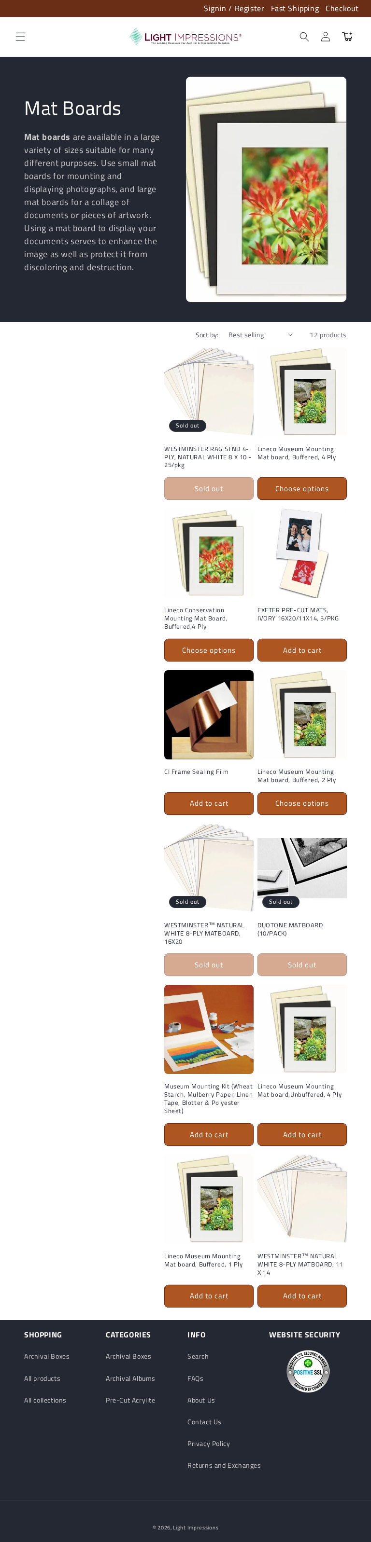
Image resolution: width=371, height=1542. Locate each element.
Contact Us (204, 1422)
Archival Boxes (47, 1356)
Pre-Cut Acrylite (131, 1400)
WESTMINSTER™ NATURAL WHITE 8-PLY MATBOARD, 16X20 (204, 933)
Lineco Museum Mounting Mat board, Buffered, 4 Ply (296, 453)
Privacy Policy (208, 1443)
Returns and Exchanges (224, 1465)
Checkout (342, 8)
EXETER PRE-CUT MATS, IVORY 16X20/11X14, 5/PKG (298, 614)
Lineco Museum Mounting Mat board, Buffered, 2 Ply (296, 776)
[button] (20, 36)
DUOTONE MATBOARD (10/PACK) (290, 929)
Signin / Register (234, 8)
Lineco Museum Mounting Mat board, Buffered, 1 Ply (203, 1260)
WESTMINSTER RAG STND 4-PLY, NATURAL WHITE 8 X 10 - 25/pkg (208, 457)
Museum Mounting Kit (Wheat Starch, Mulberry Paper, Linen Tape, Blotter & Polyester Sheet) (208, 1098)
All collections (45, 1400)
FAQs (195, 1378)
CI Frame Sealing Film (196, 772)
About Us (201, 1400)
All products (42, 1378)
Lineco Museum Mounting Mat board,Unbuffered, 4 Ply (299, 1090)
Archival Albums (131, 1378)
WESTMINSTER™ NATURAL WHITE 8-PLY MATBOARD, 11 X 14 (300, 1264)
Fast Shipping (295, 8)
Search (198, 1356)
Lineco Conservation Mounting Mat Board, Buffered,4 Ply (196, 618)
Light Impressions (195, 1527)
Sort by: (207, 335)
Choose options (302, 488)
